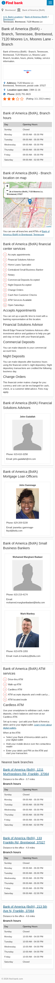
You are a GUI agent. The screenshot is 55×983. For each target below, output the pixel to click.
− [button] (7, 190)
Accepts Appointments (19, 310)
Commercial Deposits (19, 342)
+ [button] (7, 186)
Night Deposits (14, 356)
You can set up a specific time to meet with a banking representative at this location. (25, 318)
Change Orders (14, 377)
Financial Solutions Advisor (23, 324)
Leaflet (48, 226)
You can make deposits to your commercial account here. (24, 349)
